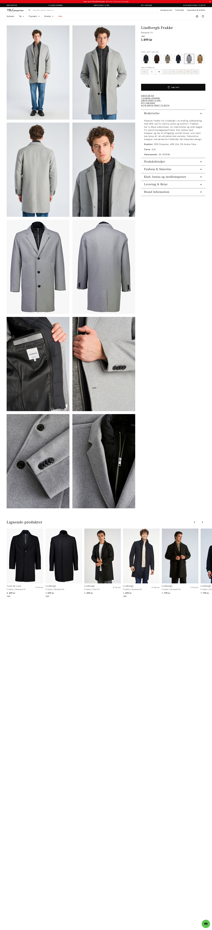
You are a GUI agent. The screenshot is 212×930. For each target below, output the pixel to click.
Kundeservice (166, 10)
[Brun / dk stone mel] (167, 59)
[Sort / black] (146, 59)
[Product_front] (38, 267)
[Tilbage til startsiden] (15, 10)
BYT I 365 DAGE (146, 5)
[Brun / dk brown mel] (157, 59)
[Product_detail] (38, 364)
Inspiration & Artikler (196, 10)
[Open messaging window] (206, 924)
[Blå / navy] (178, 59)
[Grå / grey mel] (189, 59)
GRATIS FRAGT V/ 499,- (102, 5)
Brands (47, 16)
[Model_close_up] (103, 170)
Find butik (179, 10)
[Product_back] (103, 267)
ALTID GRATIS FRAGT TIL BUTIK (194, 5)
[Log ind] (197, 16)
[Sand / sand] (200, 59)
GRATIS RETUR (12, 5)
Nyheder (10, 16)
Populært (33, 16)
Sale (60, 16)
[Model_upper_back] (38, 170)
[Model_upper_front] (103, 72)
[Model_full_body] (38, 72)
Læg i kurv (175, 87)
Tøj (20, 16)
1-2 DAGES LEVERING (55, 5)
